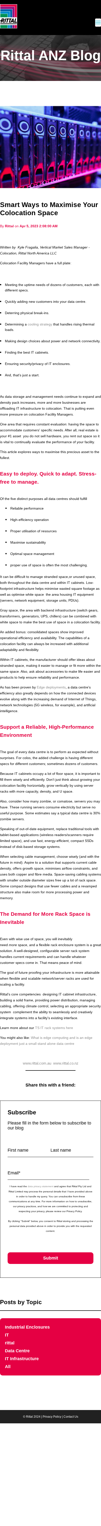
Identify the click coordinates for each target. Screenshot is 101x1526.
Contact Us (70, 1416)
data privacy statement (40, 1186)
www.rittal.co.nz (65, 1063)
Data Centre (17, 1350)
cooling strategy (40, 324)
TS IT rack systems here (54, 1028)
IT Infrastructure (22, 1358)
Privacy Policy (52, 1416)
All (8, 1366)
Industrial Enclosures (27, 1327)
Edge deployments (51, 687)
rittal (9, 1342)
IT (7, 1335)
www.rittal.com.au (37, 1063)
